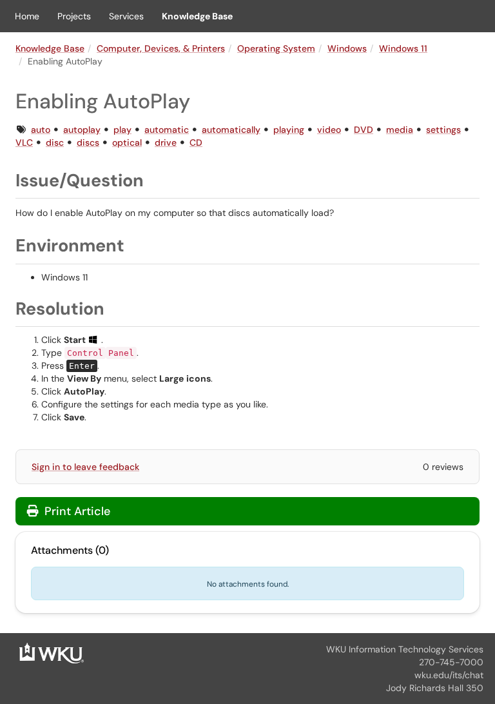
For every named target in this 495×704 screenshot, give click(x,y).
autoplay (82, 129)
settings (443, 129)
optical (127, 142)
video (329, 129)
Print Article (75, 511)
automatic (166, 129)
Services (126, 16)
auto (40, 129)
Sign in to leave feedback (85, 467)
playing (288, 129)
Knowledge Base (197, 16)
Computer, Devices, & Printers (161, 48)
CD (195, 142)
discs (88, 142)
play (122, 129)
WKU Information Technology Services (404, 649)
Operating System (276, 48)
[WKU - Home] (51, 652)
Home (27, 16)
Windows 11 (403, 48)
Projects (74, 16)
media (399, 129)
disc (55, 142)
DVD (363, 129)
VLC (24, 142)
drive (166, 142)
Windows (347, 48)
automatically (231, 129)
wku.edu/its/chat (448, 675)
